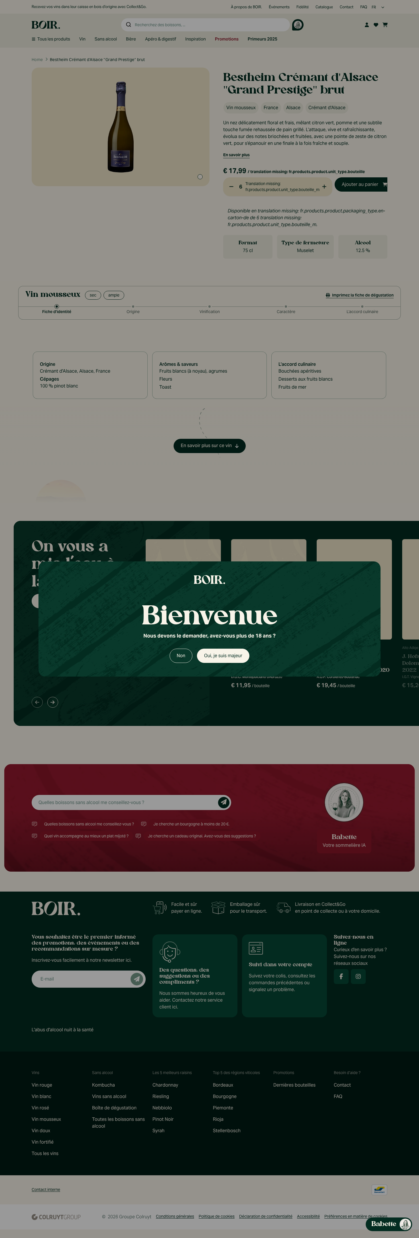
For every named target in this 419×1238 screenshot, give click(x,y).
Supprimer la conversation (365, 419)
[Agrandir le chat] (395, 419)
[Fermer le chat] (404, 419)
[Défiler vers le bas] (358, 1189)
